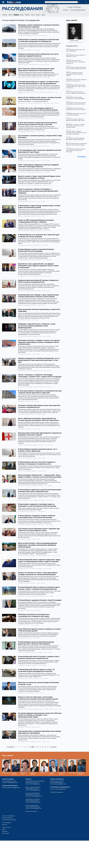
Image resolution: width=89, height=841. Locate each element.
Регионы (5, 14)
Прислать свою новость (31, 811)
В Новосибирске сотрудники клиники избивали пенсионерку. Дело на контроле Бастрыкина (36, 516)
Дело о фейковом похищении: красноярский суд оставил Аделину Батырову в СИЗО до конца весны (38, 419)
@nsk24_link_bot (35, 800)
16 (45, 746)
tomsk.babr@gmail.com (35, 808)
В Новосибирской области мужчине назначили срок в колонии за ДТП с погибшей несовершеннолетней (39, 588)
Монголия (40, 485)
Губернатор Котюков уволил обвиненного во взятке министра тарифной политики (38, 55)
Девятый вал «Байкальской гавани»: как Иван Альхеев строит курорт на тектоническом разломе (39, 98)
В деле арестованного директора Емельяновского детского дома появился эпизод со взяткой (37, 123)
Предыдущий (10, 746)
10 (30, 746)
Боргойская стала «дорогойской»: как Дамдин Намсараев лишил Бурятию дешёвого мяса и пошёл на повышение (38, 265)
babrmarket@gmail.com (60, 789)
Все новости (81, 156)
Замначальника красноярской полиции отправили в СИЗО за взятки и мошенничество (38, 281)
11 (32, 746)
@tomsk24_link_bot (35, 806)
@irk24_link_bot (35, 788)
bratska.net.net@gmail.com (13, 787)
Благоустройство (30, 92)
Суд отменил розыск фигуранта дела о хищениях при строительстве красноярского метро (39, 529)
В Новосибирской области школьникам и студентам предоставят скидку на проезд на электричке (76, 86)
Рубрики (16, 14)
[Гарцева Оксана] (74, 32)
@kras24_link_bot (35, 794)
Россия (49, 555)
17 (48, 746)
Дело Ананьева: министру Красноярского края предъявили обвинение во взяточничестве (36, 69)
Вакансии (4, 824)
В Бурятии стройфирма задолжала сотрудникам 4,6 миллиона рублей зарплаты (74, 74)
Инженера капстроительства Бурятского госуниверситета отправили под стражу (34, 615)
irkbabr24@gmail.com (35, 790)
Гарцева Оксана (74, 40)
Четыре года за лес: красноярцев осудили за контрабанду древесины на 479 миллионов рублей (38, 109)
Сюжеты (10, 14)
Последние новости (72, 46)
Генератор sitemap (34, 838)
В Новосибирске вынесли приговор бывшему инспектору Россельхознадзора (36, 250)
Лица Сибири (71, 20)
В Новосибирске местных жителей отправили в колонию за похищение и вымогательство (36, 463)
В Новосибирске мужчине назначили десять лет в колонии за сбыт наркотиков (37, 450)
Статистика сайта (6, 827)
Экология (31, 103)
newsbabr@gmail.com (12, 782)
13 (37, 746)
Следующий (53, 746)
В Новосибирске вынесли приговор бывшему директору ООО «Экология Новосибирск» (36, 643)
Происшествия (21, 245)
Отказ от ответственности (8, 815)
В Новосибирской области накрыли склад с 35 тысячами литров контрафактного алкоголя (36, 670)
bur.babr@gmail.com (35, 784)
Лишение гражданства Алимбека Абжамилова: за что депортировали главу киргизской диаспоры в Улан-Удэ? (39, 360)
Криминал (37, 92)
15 (43, 746)
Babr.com (14, 2)
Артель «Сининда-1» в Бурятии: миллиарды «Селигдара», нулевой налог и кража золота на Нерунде (39, 376)
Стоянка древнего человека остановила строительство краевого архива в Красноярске (75, 150)
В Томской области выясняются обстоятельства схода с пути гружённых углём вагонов (75, 62)
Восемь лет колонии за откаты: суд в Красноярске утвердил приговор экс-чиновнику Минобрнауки (37, 573)
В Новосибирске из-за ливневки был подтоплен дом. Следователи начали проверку (39, 235)
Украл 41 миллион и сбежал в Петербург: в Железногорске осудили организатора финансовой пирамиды (38, 191)
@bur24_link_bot (35, 782)
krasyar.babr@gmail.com (36, 796)
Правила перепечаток (7, 817)
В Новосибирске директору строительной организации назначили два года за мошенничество (39, 490)
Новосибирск (50, 92)
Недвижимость (29, 35)
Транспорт (28, 596)
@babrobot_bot (59, 782)
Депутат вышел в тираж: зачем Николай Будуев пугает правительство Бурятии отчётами (39, 177)
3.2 (10, 838)
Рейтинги (27, 14)
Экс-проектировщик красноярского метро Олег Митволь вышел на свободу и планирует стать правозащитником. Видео (40, 715)
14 (40, 746)
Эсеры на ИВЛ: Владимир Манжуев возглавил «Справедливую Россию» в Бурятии (36, 221)
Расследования (21, 35)
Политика (25, 64)
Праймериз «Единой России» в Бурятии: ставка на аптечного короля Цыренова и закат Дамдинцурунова (36, 326)
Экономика (20, 259)
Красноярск (35, 35)
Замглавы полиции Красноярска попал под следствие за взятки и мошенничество (39, 406)
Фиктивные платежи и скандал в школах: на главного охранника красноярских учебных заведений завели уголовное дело (39, 342)
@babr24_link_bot (11, 781)
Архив (43, 14)
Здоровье (28, 524)
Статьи (33, 14)
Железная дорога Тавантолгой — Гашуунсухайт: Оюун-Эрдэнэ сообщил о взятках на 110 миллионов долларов (39, 476)
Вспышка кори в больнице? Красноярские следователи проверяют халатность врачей (40, 434)
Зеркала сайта (5, 833)
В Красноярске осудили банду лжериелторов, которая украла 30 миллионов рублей (39, 206)
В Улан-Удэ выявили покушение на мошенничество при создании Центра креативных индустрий (40, 392)
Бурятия (44, 103)
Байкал (48, 103)
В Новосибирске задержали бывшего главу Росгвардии (39, 600)
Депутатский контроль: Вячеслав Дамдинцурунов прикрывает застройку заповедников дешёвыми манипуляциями (37, 545)
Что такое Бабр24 (6, 822)
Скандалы (33, 77)
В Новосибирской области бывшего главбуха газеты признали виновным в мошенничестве (38, 657)
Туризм (27, 103)
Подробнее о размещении (56, 792)
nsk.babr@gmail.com (35, 802)
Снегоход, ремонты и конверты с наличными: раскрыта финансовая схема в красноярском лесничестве (76, 133)
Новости (38, 14)
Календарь (5, 831)
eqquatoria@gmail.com (60, 784)
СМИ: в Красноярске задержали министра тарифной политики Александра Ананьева (38, 166)
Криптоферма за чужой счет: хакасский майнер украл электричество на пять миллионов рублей (75, 126)
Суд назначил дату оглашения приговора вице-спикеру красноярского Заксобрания (39, 732)
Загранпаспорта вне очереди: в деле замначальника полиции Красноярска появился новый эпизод (38, 296)
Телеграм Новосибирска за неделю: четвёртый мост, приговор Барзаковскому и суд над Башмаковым (38, 82)
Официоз (20, 64)
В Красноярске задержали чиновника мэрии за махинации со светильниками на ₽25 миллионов (37, 505)
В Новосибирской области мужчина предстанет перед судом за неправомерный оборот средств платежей (39, 560)
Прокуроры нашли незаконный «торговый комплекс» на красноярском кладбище (39, 26)
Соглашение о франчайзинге (9, 819)
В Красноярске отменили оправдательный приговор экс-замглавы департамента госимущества (38, 40)
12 (35, 746)
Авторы (22, 14)
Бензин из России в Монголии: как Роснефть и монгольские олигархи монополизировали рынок (38, 698)
